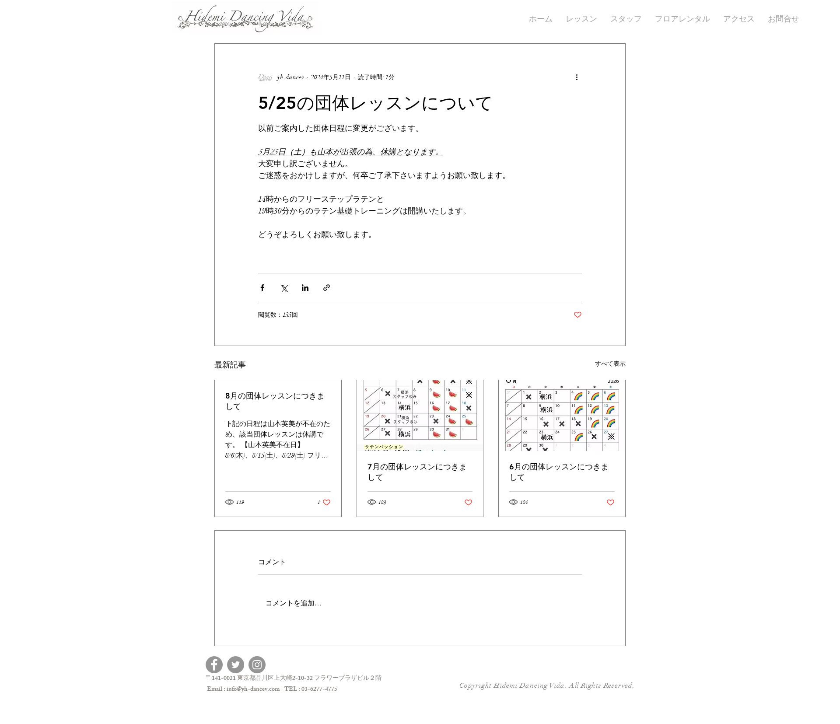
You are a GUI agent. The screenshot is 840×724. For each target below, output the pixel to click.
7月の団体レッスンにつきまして (417, 472)
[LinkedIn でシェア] (305, 287)
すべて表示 (610, 363)
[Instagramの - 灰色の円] (257, 664)
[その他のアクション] (576, 77)
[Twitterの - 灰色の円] (235, 664)
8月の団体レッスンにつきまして (275, 401)
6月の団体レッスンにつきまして (559, 472)
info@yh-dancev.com (253, 689)
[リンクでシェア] (326, 287)
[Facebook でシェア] (262, 287)
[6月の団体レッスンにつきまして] (562, 415)
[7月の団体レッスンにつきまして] (420, 415)
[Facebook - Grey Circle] (214, 664)
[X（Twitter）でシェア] (284, 287)
